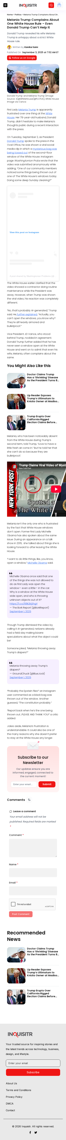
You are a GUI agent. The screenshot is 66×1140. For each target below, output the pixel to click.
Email (13, 882)
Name (13, 864)
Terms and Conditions (18, 1090)
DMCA (10, 1103)
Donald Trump (15, 141)
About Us (11, 1083)
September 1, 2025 (20, 611)
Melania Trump (27, 109)
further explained (26, 314)
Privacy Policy (14, 1096)
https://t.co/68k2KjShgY (24, 603)
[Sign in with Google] (59, 5)
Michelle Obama (37, 563)
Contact (10, 1110)
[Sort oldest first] (29, 799)
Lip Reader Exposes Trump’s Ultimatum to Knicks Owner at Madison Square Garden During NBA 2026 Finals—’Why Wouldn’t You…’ (43, 403)
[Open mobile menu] (5, 5)
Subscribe (33, 1072)
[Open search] (51, 5)
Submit (47, 784)
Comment (16, 835)
